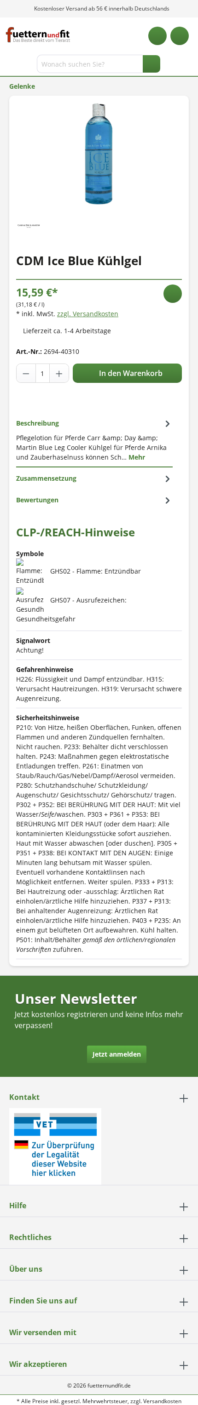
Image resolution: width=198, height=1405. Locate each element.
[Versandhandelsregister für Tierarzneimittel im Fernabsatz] (55, 1145)
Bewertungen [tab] (37, 499)
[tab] (94, 439)
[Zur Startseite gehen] (38, 35)
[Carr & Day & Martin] (28, 225)
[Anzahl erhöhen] (59, 373)
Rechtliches (30, 1237)
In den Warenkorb (130, 373)
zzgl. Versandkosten (87, 313)
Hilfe (17, 1205)
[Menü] (8, 66)
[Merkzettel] (157, 36)
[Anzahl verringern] (26, 373)
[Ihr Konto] (180, 36)
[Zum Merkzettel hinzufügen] (172, 293)
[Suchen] (151, 64)
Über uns (25, 1269)
